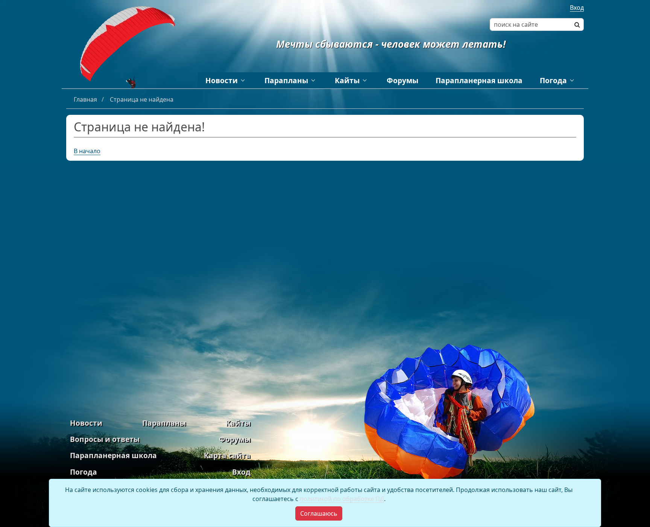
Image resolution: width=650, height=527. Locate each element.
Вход (577, 7)
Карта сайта (227, 455)
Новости (221, 80)
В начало (87, 151)
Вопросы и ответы (105, 439)
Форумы (402, 80)
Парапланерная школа (479, 80)
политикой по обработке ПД (342, 499)
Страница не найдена (141, 99)
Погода (553, 80)
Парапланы (286, 80)
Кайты (347, 80)
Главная (86, 99)
